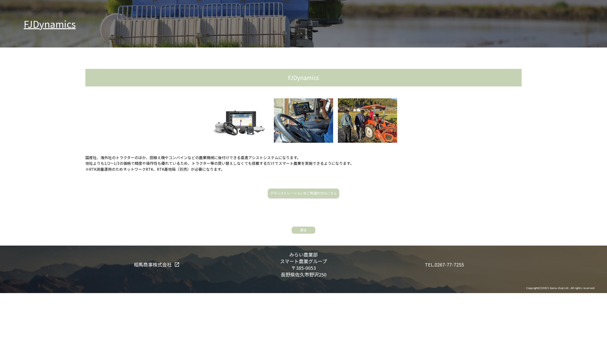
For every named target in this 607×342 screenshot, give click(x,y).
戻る (303, 230)
